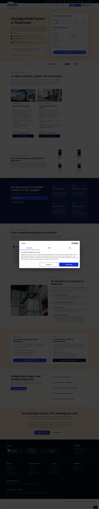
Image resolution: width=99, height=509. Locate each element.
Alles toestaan (68, 264)
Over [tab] (70, 247)
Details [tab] (49, 247)
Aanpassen (48, 264)
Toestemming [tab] (29, 247)
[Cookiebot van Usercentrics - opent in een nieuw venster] (72, 243)
